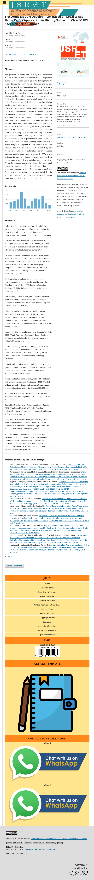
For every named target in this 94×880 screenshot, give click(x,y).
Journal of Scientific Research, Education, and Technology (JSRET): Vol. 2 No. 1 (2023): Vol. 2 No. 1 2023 (48, 478)
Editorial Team (47, 588)
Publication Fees (47, 613)
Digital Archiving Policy (47, 630)
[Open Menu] (4, 2)
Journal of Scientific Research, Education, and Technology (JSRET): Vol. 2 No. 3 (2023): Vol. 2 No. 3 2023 (48, 468)
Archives (15, 9)
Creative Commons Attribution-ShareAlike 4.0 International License (71, 176)
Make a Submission (14, 566)
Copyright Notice (47, 617)
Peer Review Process (47, 592)
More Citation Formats (67, 126)
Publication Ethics (47, 600)
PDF (62, 84)
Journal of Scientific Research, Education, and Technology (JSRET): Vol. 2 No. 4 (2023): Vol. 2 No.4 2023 (48, 502)
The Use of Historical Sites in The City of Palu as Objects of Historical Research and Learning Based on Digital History (48, 499)
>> (13, 556)
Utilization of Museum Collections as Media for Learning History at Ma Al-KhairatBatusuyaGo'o (47, 465)
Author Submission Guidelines (47, 605)
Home (7, 9)
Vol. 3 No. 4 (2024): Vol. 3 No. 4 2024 (35, 9)
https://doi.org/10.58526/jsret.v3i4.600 (24, 54)
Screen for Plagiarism (47, 626)
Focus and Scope (47, 596)
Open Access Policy (47, 635)
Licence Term (47, 609)
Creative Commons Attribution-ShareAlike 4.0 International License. (71, 214)
